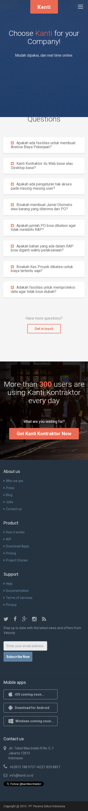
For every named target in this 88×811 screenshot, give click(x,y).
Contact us (14, 509)
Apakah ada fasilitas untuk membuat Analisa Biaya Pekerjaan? (43, 145)
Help (9, 584)
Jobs (9, 502)
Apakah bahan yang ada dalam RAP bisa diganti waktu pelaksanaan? (42, 248)
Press (10, 488)
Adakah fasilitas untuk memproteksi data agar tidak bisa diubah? (43, 289)
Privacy (11, 605)
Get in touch (44, 329)
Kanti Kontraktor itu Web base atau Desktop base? (42, 165)
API (8, 539)
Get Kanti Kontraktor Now (44, 433)
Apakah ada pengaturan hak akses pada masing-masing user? (41, 186)
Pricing (11, 553)
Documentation (17, 591)
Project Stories (17, 560)
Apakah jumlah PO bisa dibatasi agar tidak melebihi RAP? (43, 227)
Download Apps (17, 546)
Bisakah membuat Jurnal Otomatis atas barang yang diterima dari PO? (41, 207)
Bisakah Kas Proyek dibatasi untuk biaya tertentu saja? (42, 269)
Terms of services (19, 598)
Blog (9, 495)
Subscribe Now (18, 657)
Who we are (14, 481)
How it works (15, 532)
